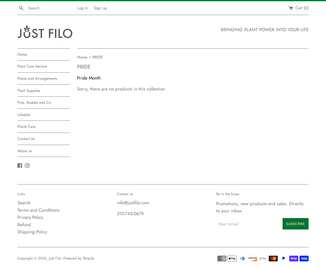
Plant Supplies (28, 90)
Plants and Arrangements (37, 78)
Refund (24, 224)
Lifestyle (23, 114)
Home (22, 54)
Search (24, 202)
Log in (82, 8)
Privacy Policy (30, 217)
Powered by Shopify (78, 258)
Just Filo (55, 258)
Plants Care (26, 126)
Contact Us (26, 138)
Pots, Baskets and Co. (34, 102)
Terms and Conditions (38, 210)
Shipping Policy (32, 232)
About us (24, 151)
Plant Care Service (32, 66)
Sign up (100, 8)
